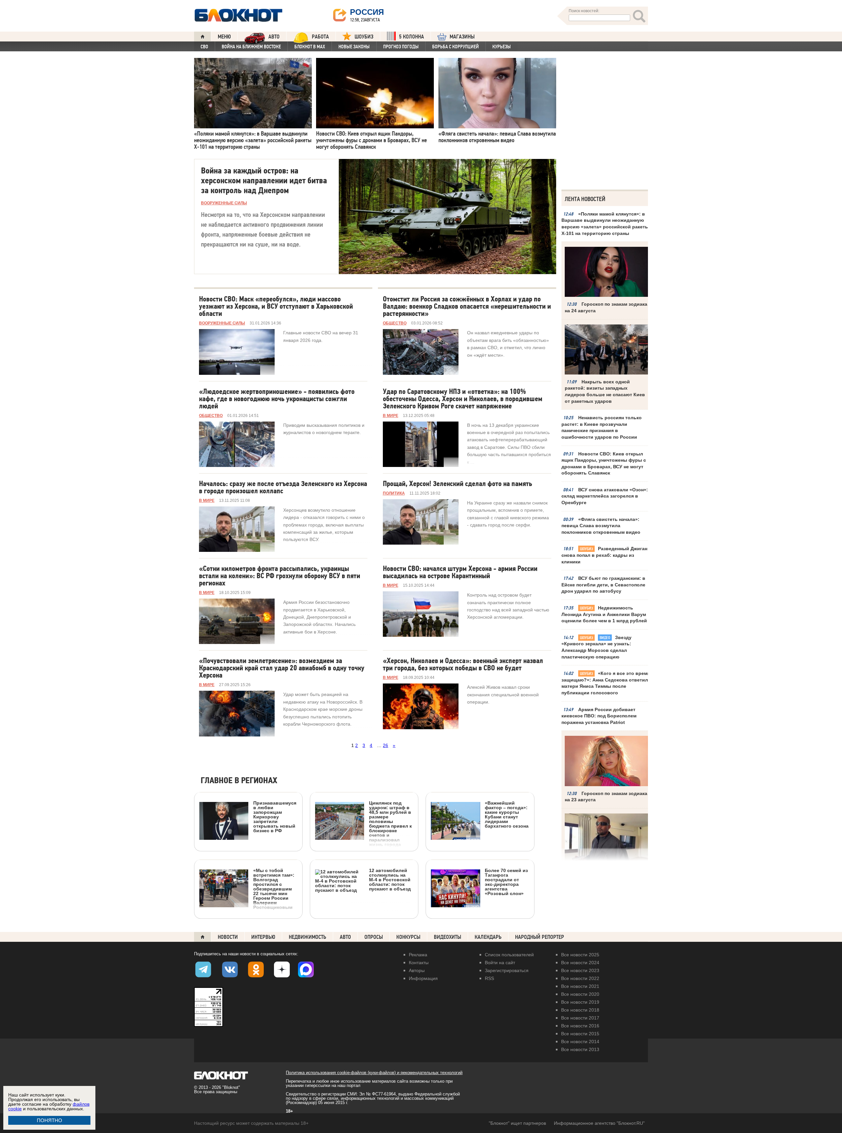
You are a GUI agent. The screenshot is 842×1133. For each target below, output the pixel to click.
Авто (345, 937)
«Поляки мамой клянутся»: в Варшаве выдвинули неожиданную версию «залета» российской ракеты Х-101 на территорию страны (605, 223)
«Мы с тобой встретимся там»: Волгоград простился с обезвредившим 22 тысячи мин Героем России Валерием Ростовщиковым (273, 889)
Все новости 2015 (580, 1033)
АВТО (274, 36)
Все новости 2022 (580, 978)
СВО (204, 47)
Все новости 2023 (580, 970)
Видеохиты (447, 937)
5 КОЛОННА (411, 36)
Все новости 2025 (580, 954)
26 (385, 745)
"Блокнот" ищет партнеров (517, 1123)
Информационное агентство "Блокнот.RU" (599, 1123)
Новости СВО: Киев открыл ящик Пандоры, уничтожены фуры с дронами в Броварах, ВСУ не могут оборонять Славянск (603, 463)
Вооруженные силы (224, 203)
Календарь (488, 937)
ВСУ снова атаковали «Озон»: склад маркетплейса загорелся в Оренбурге (604, 496)
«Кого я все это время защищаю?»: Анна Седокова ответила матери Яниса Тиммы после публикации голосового (606, 683)
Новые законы (354, 47)
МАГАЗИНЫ (462, 36)
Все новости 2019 (580, 1002)
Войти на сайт (500, 962)
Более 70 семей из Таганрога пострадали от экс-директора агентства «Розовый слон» (506, 882)
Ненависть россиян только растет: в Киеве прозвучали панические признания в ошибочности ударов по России (601, 427)
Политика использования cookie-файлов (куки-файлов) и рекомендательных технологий (374, 1072)
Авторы (417, 970)
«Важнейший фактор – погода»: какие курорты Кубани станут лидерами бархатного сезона (507, 814)
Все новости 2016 (580, 1025)
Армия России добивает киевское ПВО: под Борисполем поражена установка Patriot (598, 716)
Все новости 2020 (580, 994)
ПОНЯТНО (49, 1120)
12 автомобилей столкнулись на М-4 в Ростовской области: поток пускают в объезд (390, 879)
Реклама (418, 954)
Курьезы (501, 47)
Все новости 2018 (580, 1010)
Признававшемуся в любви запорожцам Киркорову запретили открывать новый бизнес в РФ (274, 816)
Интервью (263, 937)
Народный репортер (539, 937)
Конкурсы (408, 937)
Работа (320, 36)
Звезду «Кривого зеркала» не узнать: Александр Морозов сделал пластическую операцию (596, 647)
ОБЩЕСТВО (395, 323)
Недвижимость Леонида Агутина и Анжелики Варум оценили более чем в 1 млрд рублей (604, 614)
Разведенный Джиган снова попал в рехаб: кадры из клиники (604, 555)
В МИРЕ (390, 415)
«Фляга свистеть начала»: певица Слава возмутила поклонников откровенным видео (600, 526)
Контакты (419, 962)
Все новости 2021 (580, 986)
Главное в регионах (239, 780)
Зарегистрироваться (507, 970)
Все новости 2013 (580, 1049)
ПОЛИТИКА (394, 493)
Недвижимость (307, 937)
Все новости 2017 (580, 1017)
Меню (224, 36)
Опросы (373, 937)
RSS (489, 978)
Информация (423, 978)
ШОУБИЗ (364, 36)
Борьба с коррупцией (455, 47)
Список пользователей (509, 954)
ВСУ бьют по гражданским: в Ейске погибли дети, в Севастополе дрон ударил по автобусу (603, 585)
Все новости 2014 (580, 1041)
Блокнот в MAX (309, 47)
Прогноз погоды (401, 47)
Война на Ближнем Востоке (251, 47)
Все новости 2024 (580, 962)
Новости (228, 937)
